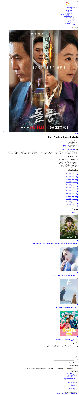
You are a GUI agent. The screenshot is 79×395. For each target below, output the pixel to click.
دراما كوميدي (72, 383)
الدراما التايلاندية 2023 (69, 378)
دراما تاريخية (72, 388)
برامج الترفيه (69, 17)
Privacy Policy (60, 393)
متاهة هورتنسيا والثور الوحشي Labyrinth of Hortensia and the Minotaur (55, 243)
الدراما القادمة (68, 23)
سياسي (67, 149)
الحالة (73, 19)
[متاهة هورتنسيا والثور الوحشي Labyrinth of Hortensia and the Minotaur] (39, 228)
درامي (71, 149)
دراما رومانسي (71, 382)
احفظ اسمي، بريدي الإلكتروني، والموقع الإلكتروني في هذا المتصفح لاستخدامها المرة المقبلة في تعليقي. (51, 368)
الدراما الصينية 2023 (70, 376)
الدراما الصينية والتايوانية (66, 14)
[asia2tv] (72, 4)
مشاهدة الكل (75, 212)
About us (72, 393)
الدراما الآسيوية (71, 8)
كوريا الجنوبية (66, 145)
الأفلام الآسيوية (71, 24)
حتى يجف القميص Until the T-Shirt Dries (65, 275)
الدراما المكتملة (68, 21)
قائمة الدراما (69, 10)
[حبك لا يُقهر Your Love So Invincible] (39, 324)
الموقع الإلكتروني (74, 365)
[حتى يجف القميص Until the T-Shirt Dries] (39, 260)
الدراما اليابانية (68, 13)
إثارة (74, 149)
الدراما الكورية (68, 11)
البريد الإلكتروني (73, 362)
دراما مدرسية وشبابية (69, 386)
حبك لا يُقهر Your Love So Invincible (67, 339)
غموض (63, 149)
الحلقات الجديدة (71, 7)
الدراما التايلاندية (68, 16)
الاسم (76, 359)
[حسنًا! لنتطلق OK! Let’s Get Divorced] (39, 292)
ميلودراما (73, 385)
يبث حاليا (70, 20)
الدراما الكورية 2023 (70, 373)
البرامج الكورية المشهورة (69, 379)
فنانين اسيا (72, 389)
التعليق (76, 357)
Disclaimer (66, 393)
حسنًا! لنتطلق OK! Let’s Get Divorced (66, 307)
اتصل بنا (76, 393)
